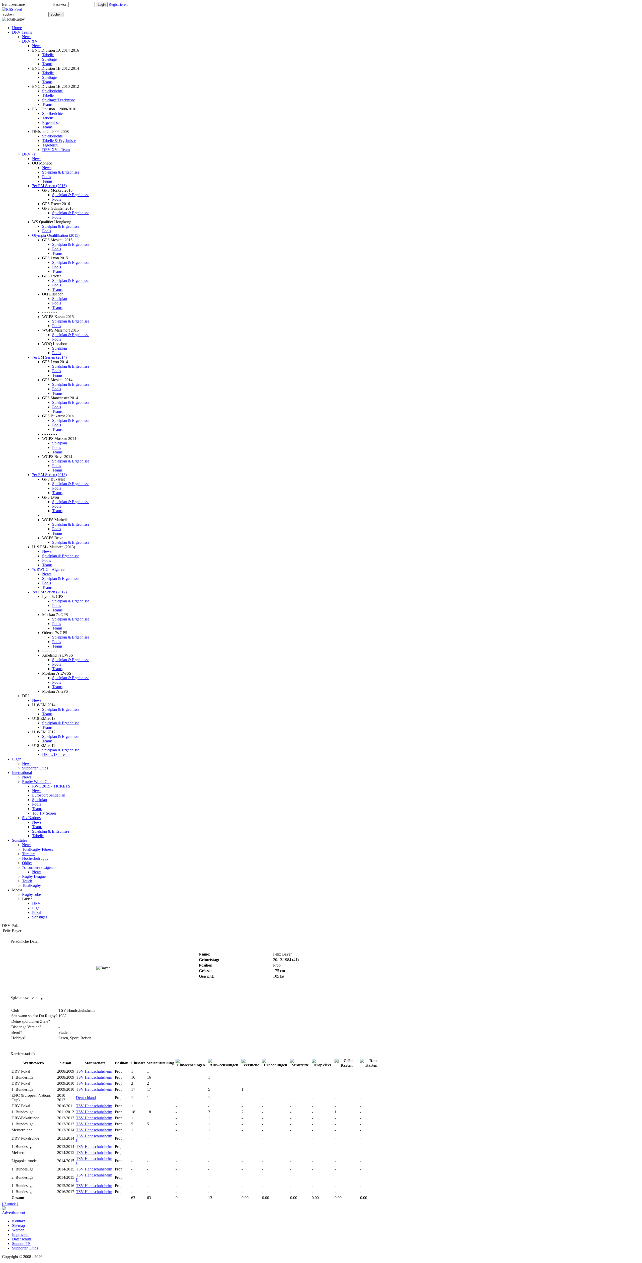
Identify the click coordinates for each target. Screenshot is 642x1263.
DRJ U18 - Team (55, 754)
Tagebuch (50, 145)
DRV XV (30, 41)
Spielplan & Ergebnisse (60, 172)
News (26, 37)
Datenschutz (22, 1239)
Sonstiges (19, 840)
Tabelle (48, 55)
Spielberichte (52, 91)
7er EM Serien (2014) (49, 357)
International (22, 772)
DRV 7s (28, 154)
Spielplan (59, 298)
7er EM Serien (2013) (49, 474)
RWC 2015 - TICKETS (51, 786)
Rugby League (34, 876)
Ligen (16, 759)
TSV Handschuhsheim (94, 1071)
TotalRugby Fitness (37, 849)
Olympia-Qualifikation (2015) (55, 235)
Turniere (28, 854)
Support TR (21, 1243)
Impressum (20, 1234)
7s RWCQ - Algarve (48, 569)
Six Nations (31, 818)
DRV (36, 903)
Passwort (60, 4)
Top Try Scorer (44, 813)
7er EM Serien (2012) (49, 592)
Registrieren (118, 4)
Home (17, 28)
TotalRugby (31, 885)
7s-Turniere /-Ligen (37, 867)
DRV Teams (22, 32)
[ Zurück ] (10, 1204)
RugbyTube (31, 894)
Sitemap (18, 1225)
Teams (47, 64)
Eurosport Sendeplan (48, 795)
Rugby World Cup (36, 781)
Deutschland (86, 1097)
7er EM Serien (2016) (49, 186)
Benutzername (13, 4)
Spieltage (49, 59)
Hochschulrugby (35, 858)
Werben (18, 1230)
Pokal (36, 912)
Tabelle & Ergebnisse (59, 140)
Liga (35, 908)
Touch (27, 881)
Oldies (27, 863)
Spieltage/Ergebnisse (58, 100)
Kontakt (18, 1221)
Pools (46, 177)
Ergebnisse (50, 122)
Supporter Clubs (35, 768)
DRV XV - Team (56, 149)
